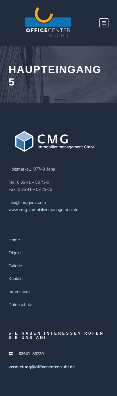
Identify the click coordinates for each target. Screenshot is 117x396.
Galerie (15, 265)
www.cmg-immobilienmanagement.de (43, 209)
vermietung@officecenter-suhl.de (42, 366)
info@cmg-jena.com (27, 202)
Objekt (15, 252)
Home (14, 239)
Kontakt (16, 278)
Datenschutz (20, 304)
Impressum (19, 291)
